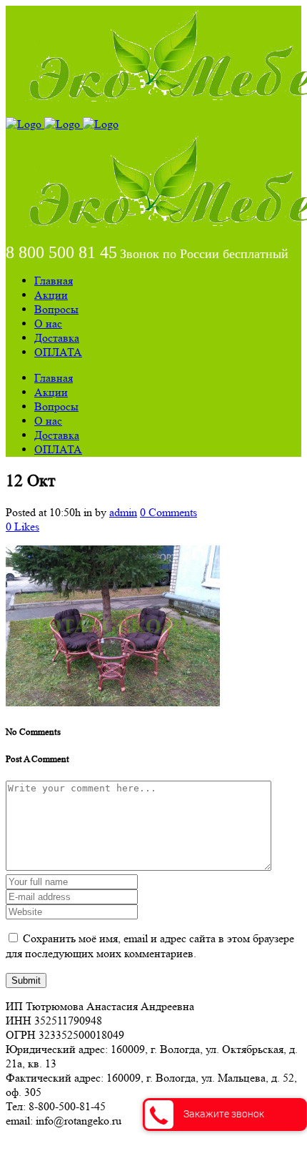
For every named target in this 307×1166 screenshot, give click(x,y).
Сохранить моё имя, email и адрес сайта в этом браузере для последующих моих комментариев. (150, 946)
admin (123, 512)
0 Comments (168, 512)
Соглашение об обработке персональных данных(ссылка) (146, 1146)
